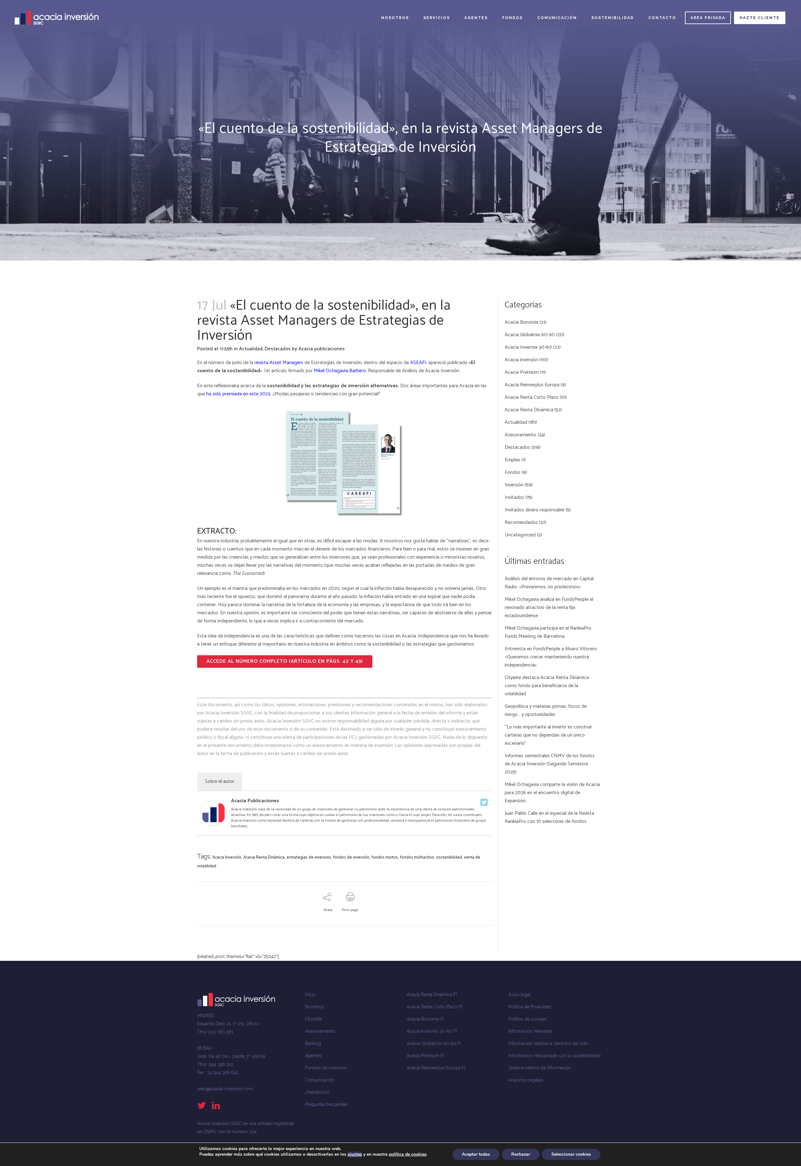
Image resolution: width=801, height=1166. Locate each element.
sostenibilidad (449, 857)
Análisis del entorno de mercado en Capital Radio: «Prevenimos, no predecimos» (549, 583)
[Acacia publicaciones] (213, 824)
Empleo (512, 460)
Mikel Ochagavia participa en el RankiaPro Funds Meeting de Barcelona (548, 632)
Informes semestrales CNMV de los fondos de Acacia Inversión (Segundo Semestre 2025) (549, 764)
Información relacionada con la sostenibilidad (554, 1055)
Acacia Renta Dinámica (263, 857)
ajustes (355, 1154)
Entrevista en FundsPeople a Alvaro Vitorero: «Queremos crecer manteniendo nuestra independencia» (551, 657)
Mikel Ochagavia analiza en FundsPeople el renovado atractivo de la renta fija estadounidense (549, 607)
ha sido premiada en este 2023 (238, 394)
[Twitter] (484, 802)
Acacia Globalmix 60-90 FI (434, 1043)
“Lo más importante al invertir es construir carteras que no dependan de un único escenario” (548, 735)
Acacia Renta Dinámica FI (432, 994)
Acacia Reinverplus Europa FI (436, 1067)
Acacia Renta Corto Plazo (532, 397)
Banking (313, 1043)
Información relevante (530, 1031)
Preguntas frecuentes (326, 1104)
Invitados (514, 497)
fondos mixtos (384, 857)
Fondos (512, 472)
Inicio (310, 994)
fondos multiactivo (417, 857)
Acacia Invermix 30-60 (528, 347)
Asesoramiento (520, 435)
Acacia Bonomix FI (425, 1019)
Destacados (278, 349)
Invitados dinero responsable (534, 510)
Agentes (313, 1055)
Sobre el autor (219, 781)
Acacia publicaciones (321, 349)
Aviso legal (519, 994)
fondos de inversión (351, 857)
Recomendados (521, 522)
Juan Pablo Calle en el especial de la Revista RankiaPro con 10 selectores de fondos (549, 817)
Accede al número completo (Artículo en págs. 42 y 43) (285, 661)
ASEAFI (418, 362)
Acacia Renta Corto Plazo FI (434, 1006)
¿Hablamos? (317, 1092)
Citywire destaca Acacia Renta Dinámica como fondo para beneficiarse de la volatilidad (547, 685)
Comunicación (319, 1079)
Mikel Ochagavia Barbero (340, 371)
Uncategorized (520, 535)
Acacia (466, 386)
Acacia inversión (521, 360)
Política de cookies (527, 1019)
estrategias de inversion (309, 857)
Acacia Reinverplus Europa (532, 385)
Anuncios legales (525, 1079)
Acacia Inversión (442, 371)
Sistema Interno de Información (539, 1067)
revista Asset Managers (278, 362)
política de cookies (407, 1154)
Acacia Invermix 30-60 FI (432, 1031)
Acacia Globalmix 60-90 (530, 335)
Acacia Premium (522, 372)
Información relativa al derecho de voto (548, 1043)
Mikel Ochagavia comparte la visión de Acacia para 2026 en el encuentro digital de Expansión (552, 792)
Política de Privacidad (529, 1006)
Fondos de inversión (326, 1067)
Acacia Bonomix (521, 322)
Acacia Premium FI (425, 1055)
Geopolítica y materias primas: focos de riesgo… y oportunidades (546, 710)
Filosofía (313, 1019)
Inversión (514, 485)
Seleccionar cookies (571, 1154)
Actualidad (251, 349)
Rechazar (520, 1154)
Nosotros (314, 1006)
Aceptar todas (476, 1154)
